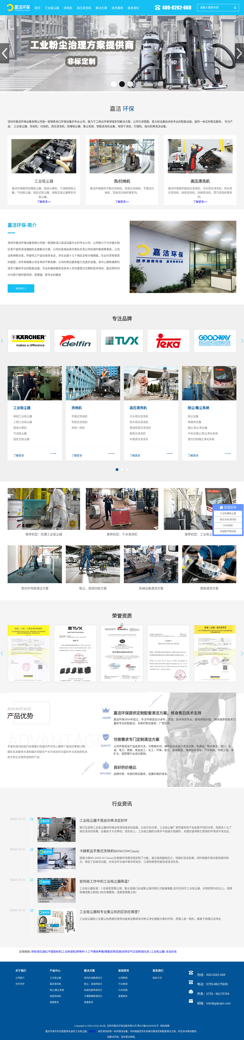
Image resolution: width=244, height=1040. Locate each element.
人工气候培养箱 (94, 951)
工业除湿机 (68, 951)
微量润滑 (109, 951)
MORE (21, 288)
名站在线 (171, 951)
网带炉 (80, 951)
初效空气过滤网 (131, 951)
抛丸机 (145, 951)
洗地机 (92, 1031)
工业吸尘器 (157, 951)
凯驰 (118, 951)
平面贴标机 (54, 951)
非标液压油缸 (39, 951)
